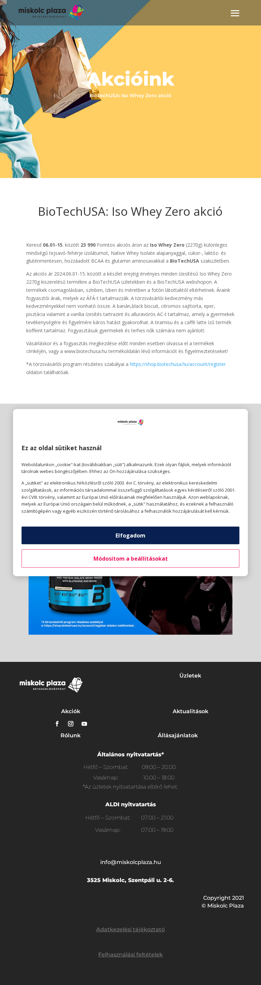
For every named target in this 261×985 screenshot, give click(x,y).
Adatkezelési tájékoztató (130, 929)
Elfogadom (130, 535)
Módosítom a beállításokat (130, 558)
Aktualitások (190, 711)
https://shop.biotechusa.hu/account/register (178, 364)
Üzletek (190, 675)
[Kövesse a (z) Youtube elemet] (84, 723)
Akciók (70, 711)
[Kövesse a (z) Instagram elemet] (70, 723)
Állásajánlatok (178, 735)
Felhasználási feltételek (130, 954)
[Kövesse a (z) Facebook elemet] (57, 723)
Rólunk (70, 735)
